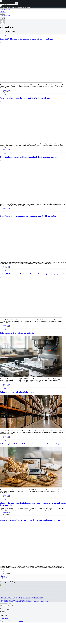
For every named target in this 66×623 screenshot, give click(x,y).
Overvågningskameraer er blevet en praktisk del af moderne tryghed (28, 157)
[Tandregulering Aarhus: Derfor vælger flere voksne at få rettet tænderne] (31, 563)
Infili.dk (21, 621)
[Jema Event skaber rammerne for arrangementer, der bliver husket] (31, 259)
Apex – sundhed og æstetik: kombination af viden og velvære (25, 98)
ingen (4, 35)
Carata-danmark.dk (5, 9)
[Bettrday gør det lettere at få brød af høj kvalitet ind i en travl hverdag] (31, 487)
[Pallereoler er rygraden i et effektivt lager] (31, 428)
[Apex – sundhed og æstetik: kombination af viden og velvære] (31, 141)
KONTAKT (3, 12)
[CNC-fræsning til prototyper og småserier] (31, 376)
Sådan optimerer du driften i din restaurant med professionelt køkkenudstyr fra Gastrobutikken (24, 601)
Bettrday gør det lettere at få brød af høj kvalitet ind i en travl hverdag (29, 444)
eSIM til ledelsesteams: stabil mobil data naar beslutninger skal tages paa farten (33, 274)
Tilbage (3, 576)
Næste (2, 578)
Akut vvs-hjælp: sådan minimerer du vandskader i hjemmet (15, 600)
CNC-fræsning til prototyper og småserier (17, 333)
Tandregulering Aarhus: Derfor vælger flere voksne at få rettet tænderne (30, 520)
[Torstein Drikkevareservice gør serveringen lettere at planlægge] (31, 82)
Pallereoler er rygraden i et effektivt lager (17, 392)
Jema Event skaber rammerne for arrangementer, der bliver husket (28, 216)
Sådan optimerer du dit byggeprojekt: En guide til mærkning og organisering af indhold (22, 598)
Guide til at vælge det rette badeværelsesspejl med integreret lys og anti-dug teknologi (21, 597)
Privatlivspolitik (4, 618)
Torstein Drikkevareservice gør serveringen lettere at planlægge (26, 39)
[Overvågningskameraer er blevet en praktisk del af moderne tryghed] (31, 200)
